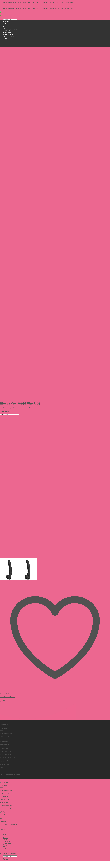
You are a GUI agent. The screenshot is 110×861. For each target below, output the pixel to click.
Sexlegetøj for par (8, 34)
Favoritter (3, 771)
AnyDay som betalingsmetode (9, 757)
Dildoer (5, 29)
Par (4, 25)
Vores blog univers (5, 764)
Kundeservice (4, 748)
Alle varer (6, 40)
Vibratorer (6, 21)
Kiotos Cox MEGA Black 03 (7, 697)
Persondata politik (5, 754)
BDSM (4, 36)
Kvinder (5, 23)
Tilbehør (5, 27)
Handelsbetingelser (6, 751)
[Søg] (3, 858)
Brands (2, 767)
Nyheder (5, 38)
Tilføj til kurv (4, 702)
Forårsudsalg (7, 32)
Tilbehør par (6, 30)
